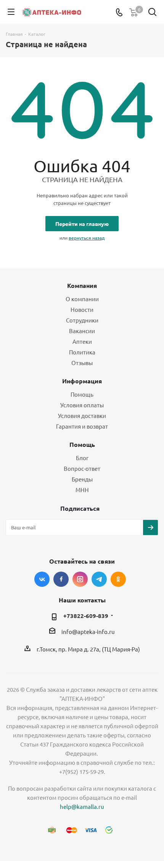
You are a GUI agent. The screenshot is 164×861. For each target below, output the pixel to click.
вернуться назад (87, 238)
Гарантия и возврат (82, 426)
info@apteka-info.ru (88, 631)
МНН (82, 489)
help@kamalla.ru (82, 806)
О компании (82, 298)
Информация (82, 381)
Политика (82, 352)
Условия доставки (82, 415)
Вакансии (82, 330)
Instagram (80, 579)
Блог (82, 457)
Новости (82, 309)
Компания (82, 285)
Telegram (99, 579)
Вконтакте (42, 579)
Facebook (61, 579)
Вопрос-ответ (82, 468)
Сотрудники (82, 320)
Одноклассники (118, 579)
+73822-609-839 (85, 616)
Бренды (82, 479)
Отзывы (82, 362)
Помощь (82, 394)
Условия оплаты (82, 404)
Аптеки (82, 341)
